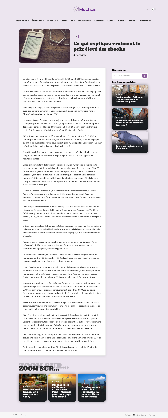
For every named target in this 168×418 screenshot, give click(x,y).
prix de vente (72, 318)
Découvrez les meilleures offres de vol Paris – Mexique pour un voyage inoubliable (61, 390)
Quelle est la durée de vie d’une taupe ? (129, 147)
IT (76, 36)
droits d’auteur (41, 322)
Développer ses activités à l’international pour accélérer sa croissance (90, 392)
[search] (146, 9)
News (86, 384)
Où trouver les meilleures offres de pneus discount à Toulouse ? (130, 122)
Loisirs (27, 386)
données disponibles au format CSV (40, 114)
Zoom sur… (39, 368)
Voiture (120, 117)
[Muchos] (84, 9)
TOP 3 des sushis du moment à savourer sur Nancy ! (33, 393)
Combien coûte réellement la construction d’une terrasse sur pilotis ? (129, 99)
